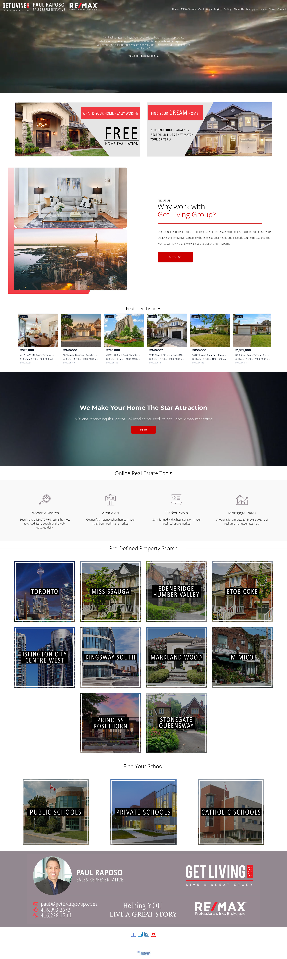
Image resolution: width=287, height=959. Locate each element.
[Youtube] (153, 934)
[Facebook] (133, 934)
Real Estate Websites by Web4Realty (236, 933)
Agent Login (264, 933)
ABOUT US (175, 256)
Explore (143, 429)
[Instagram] (146, 934)
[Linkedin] (140, 934)
